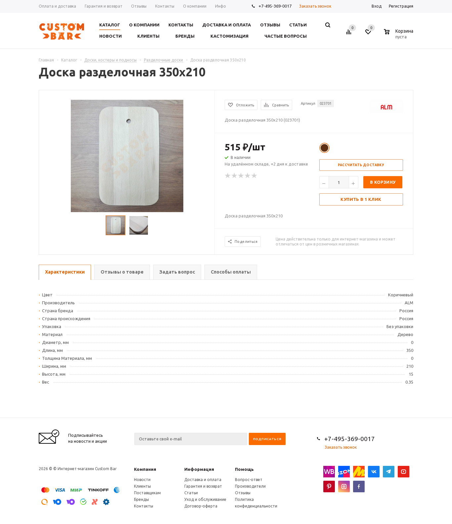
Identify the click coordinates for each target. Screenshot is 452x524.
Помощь (244, 469)
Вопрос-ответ (248, 479)
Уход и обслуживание (205, 499)
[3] (241, 175)
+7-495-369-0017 (275, 6)
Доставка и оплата (202, 479)
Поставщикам (147, 493)
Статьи (191, 493)
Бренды (141, 499)
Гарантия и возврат (203, 486)
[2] (234, 175)
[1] (228, 175)
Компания (145, 469)
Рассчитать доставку (361, 165)
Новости (142, 479)
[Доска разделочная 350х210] (127, 155)
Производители (250, 486)
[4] (248, 175)
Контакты (143, 506)
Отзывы (242, 493)
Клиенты (142, 486)
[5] (254, 175)
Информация (199, 469)
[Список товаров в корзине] (399, 35)
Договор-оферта (200, 506)
